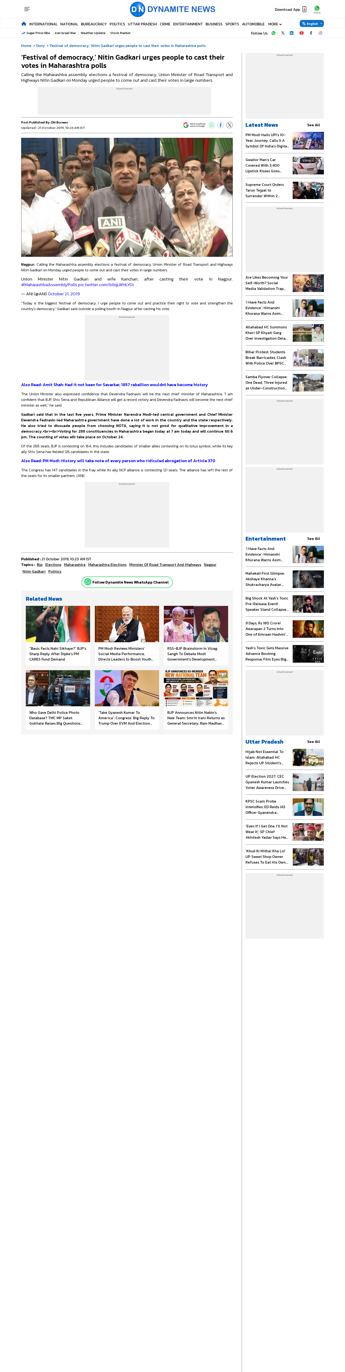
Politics (117, 24)
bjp (39, 564)
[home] (24, 23)
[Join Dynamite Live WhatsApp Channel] (273, 33)
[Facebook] (220, 125)
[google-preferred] (194, 125)
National (69, 24)
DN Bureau (59, 122)
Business (214, 24)
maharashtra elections (107, 564)
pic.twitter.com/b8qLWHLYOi (106, 284)
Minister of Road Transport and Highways (165, 564)
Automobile (253, 24)
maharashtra (74, 564)
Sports (232, 24)
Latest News (261, 124)
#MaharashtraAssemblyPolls (49, 284)
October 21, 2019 (64, 293)
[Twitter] (229, 125)
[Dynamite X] (282, 33)
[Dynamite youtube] (301, 33)
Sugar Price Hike (38, 33)
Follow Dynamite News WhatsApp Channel (130, 582)
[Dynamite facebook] (310, 33)
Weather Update (93, 33)
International (43, 24)
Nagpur (210, 564)
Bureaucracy (94, 24)
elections (53, 564)
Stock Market (120, 33)
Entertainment (188, 24)
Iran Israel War (65, 33)
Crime (165, 24)
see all (313, 124)
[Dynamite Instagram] (320, 33)
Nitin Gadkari (34, 571)
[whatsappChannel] (317, 9)
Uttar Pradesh (142, 24)
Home (26, 45)
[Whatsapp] (87, 581)
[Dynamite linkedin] (292, 33)
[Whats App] (211, 125)
